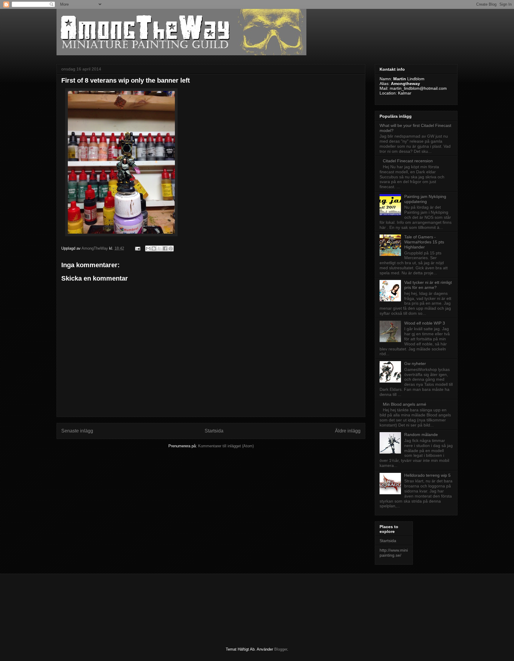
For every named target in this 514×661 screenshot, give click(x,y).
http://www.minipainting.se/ (394, 553)
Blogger (280, 649)
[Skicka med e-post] (148, 248)
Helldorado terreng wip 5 (427, 475)
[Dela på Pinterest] (171, 248)
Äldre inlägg (348, 430)
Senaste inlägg (77, 430)
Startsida (214, 430)
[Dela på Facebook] (165, 248)
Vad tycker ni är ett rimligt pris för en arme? (428, 285)
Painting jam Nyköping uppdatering (425, 199)
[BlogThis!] (154, 248)
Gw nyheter (415, 363)
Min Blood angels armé (404, 404)
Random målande (421, 434)
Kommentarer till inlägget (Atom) (226, 446)
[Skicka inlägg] (137, 248)
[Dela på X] (159, 248)
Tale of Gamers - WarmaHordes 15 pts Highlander (424, 242)
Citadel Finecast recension (408, 160)
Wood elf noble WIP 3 (424, 323)
